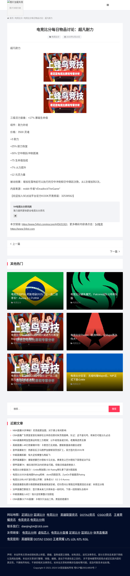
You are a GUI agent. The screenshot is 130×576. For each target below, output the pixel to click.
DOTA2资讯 (87, 514)
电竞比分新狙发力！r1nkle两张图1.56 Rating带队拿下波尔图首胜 (45, 469)
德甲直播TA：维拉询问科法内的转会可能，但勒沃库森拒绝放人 (44, 464)
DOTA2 (38, 539)
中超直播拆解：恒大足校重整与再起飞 (31, 455)
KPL (79, 539)
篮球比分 (39, 514)
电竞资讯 (23, 519)
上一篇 (16, 244)
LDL (73, 539)
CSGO (48, 539)
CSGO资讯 (104, 514)
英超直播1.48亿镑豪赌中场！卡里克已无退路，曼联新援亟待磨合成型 (47, 445)
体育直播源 (100, 532)
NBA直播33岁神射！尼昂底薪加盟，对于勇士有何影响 (39, 430)
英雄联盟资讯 (69, 514)
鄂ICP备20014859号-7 (85, 567)
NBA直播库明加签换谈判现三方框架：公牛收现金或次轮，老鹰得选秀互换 (49, 440)
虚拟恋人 (43, 532)
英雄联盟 (27, 539)
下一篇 (113, 251)
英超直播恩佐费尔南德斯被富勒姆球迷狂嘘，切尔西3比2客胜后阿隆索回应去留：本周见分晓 (58, 484)
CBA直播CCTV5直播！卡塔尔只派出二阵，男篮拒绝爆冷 (41, 499)
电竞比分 (55, 37)
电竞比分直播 (59, 532)
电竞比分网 (37, 519)
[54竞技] (15, 7)
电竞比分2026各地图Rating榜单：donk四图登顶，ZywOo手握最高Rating (49, 474)
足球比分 (27, 514)
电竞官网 (13, 539)
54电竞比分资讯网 (22, 206)
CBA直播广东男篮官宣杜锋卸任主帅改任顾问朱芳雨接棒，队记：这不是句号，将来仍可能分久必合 (61, 435)
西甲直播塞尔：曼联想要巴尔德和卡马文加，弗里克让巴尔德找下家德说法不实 (51, 460)
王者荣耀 (58, 539)
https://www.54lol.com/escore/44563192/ (44, 224)
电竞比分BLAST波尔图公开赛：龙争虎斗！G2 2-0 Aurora (41, 479)
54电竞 (99, 224)
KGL (85, 539)
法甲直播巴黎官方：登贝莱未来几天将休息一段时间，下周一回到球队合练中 (50, 489)
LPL (67, 539)
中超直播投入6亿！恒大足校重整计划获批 (33, 494)
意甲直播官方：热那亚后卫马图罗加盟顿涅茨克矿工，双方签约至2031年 (48, 450)
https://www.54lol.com (22, 229)
